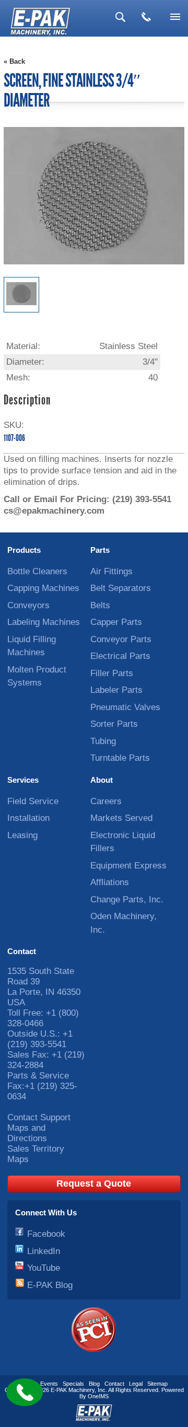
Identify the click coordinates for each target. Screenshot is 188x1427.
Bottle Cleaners (37, 571)
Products (24, 550)
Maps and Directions (27, 1133)
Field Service (32, 801)
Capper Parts (116, 622)
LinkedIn (43, 1251)
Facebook (46, 1234)
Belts (100, 605)
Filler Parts (111, 673)
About (101, 779)
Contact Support (38, 1117)
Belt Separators (120, 588)
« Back (14, 61)
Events (49, 1383)
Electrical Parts (120, 656)
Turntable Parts (120, 758)
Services (23, 779)
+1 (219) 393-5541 (40, 1039)
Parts (100, 550)
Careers (106, 801)
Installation (28, 818)
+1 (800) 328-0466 (43, 1018)
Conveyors (28, 605)
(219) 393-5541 (141, 499)
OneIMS (98, 1396)
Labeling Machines (43, 622)
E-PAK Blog (50, 1285)
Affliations (109, 882)
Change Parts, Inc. (126, 899)
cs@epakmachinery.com (54, 511)
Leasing (22, 835)
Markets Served (121, 818)
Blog (94, 1383)
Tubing (103, 741)
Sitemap (157, 1383)
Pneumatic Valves (125, 707)
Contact (21, 951)
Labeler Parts (116, 690)
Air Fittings (111, 571)
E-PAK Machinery (73, 1390)
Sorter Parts (114, 724)
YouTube (43, 1268)
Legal (136, 1383)
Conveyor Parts (120, 639)
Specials (73, 1383)
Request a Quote (93, 1183)
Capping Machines (43, 588)
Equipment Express (128, 866)
